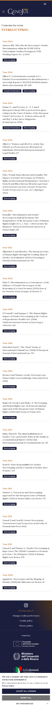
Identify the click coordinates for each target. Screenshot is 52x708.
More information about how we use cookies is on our (25, 684)
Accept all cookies (26, 691)
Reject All (26, 698)
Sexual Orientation (12, 91)
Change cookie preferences (26, 615)
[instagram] (26, 605)
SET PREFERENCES (24, 704)
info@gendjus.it (26, 610)
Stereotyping (9, 60)
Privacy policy (26, 625)
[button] (45, 3)
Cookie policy (26, 620)
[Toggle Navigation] (3, 11)
